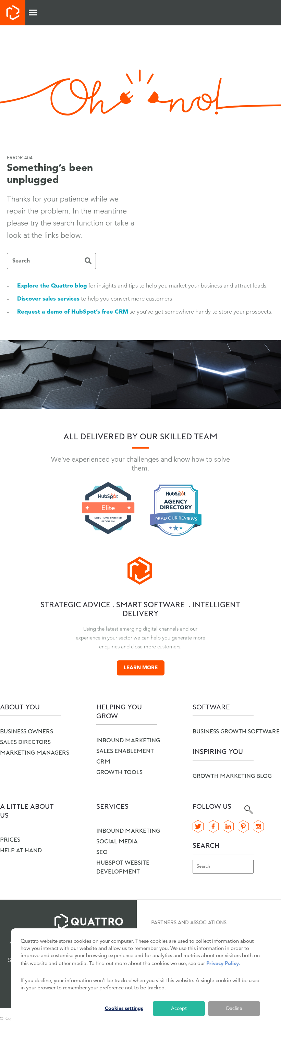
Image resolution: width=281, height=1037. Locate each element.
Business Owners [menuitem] (26, 732)
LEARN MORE (141, 668)
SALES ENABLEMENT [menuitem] (125, 751)
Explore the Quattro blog (52, 286)
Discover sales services (48, 299)
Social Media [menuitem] (117, 842)
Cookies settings (124, 1008)
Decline (234, 1008)
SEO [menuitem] (102, 852)
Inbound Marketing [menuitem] (128, 831)
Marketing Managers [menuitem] (34, 753)
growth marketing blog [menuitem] (232, 776)
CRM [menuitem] (103, 762)
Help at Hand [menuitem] (21, 851)
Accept (179, 1008)
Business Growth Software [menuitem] (236, 732)
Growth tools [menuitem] (119, 773)
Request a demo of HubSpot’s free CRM (72, 312)
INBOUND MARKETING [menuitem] (128, 741)
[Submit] (88, 261)
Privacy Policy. (223, 963)
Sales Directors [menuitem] (25, 742)
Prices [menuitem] (10, 840)
